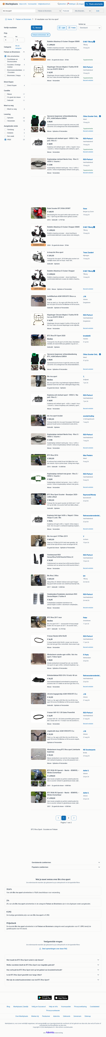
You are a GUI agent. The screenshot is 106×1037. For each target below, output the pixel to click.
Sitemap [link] (88, 1016)
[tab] (61, 27)
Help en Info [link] (53, 1007)
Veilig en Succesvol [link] (39, 1007)
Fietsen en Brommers (39, 35)
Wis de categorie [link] (18, 47)
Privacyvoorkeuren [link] (53, 1011)
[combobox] (19, 11)
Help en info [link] (23, 4)
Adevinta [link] (56, 1016)
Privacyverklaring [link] (80, 1007)
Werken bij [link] (35, 1016)
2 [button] (68, 818)
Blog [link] (8, 1007)
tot (16, 36)
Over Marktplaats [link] (21, 1016)
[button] (71, 3)
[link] (9, 4)
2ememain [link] (77, 1016)
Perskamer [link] (46, 1016)
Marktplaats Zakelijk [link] (20, 1007)
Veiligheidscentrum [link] (44, 4)
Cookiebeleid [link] (94, 1007)
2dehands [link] (66, 1016)
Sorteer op (82, 24)
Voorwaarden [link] (32, 4)
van (5, 36)
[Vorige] (58, 818)
